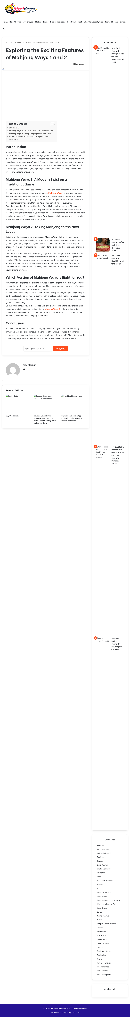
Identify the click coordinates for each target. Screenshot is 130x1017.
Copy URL (60, 349)
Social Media (102, 939)
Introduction (14, 128)
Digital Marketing (57, 21)
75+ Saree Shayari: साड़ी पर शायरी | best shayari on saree (117, 245)
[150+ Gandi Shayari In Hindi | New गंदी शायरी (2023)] (103, 349)
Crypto (123, 21)
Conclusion (13, 139)
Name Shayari (103, 916)
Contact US (54, 1012)
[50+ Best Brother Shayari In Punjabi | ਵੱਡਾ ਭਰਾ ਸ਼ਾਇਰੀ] (103, 732)
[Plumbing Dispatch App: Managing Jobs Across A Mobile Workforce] (73, 404)
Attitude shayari (103, 849)
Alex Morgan (29, 364)
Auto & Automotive (104, 853)
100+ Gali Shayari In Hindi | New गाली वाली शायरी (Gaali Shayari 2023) (117, 55)
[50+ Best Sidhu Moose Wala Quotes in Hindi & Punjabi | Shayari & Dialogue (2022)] (103, 540)
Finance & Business (105, 881)
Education (101, 873)
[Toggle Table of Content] (51, 124)
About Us (76, 1012)
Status (38, 21)
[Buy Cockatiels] (18, 404)
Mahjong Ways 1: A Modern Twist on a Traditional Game (31, 131)
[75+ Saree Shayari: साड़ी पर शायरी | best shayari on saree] (103, 245)
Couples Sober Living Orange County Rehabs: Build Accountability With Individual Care (45, 419)
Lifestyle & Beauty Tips (93, 21)
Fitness (100, 884)
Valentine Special (104, 975)
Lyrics (99, 912)
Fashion (100, 877)
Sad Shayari (102, 935)
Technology (102, 955)
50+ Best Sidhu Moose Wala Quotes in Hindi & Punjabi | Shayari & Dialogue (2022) (117, 455)
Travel (99, 959)
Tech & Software (104, 951)
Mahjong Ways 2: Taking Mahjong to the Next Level (30, 134)
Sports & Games (111, 21)
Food (99, 888)
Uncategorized (103, 967)
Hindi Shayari (15, 21)
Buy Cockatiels (12, 415)
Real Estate (101, 932)
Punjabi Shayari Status (106, 924)
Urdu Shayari (102, 971)
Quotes (45, 21)
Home (5, 21)
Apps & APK (102, 845)
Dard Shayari (102, 865)
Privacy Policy (65, 1012)
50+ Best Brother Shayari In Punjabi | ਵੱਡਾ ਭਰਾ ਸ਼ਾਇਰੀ (116, 644)
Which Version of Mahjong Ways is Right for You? (29, 137)
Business (100, 857)
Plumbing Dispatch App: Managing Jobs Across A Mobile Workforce (71, 418)
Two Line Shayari (104, 963)
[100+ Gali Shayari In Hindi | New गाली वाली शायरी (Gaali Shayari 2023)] (103, 141)
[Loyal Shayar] (21, 9)
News (99, 920)
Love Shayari (28, 21)
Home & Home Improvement (108, 900)
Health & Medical (74, 21)
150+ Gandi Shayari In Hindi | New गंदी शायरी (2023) (117, 259)
